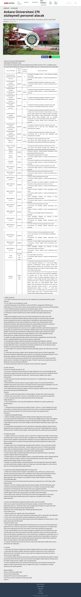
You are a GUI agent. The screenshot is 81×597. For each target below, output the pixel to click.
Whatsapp (56, 57)
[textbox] (31, 13)
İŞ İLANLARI (14, 8)
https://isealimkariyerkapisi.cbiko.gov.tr (19, 449)
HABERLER (6, 8)
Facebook (45, 57)
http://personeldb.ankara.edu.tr (46, 473)
